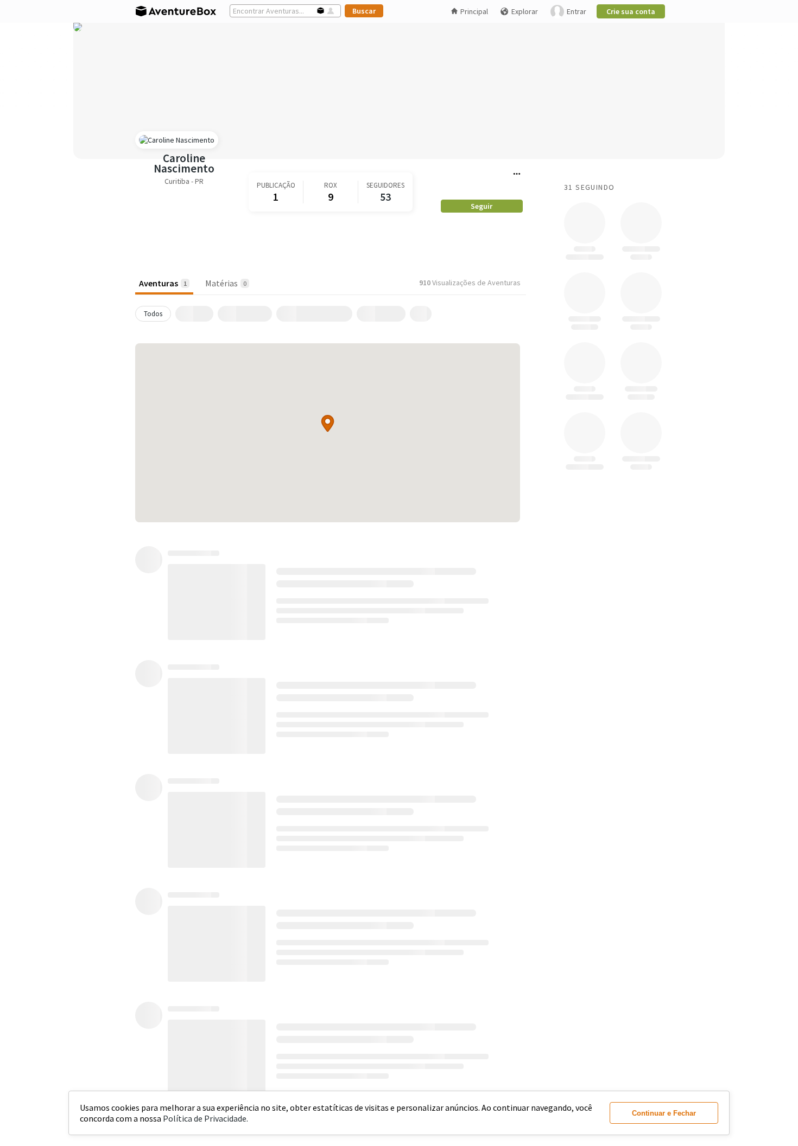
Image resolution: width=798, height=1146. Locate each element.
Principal (474, 11)
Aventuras (163, 283)
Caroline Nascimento (184, 163)
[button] (327, 423)
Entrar (576, 11)
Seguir (481, 206)
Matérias (225, 283)
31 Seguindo (589, 187)
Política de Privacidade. (205, 1118)
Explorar (524, 11)
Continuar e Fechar (664, 1113)
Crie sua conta (630, 11)
